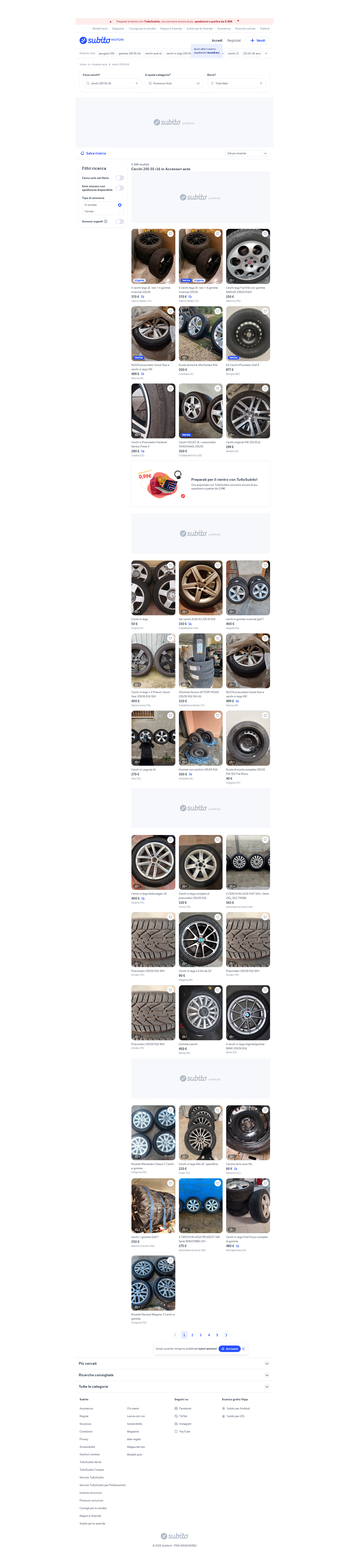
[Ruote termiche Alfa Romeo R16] (201, 343)
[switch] (120, 177)
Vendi (260, 40)
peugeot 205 (106, 53)
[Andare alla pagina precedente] (175, 1335)
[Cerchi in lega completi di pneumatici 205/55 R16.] (201, 872)
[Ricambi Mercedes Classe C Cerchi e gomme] (153, 1140)
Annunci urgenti (92, 221)
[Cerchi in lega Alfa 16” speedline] (201, 1140)
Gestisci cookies (90, 1454)
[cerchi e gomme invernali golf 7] (248, 595)
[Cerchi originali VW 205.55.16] (248, 420)
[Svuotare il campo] (136, 83)
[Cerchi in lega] (153, 595)
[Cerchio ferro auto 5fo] (248, 1140)
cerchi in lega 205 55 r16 (180, 53)
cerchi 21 (233, 53)
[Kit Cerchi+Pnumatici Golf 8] (248, 343)
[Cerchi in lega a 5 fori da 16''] (201, 947)
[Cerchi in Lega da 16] (153, 747)
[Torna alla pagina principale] (103, 40)
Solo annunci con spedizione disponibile (97, 188)
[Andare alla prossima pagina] (226, 1335)
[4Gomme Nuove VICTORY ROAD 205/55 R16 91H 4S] (201, 670)
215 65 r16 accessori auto (258, 53)
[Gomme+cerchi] (201, 1020)
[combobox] (112, 83)
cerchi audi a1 (153, 53)
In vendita (91, 205)
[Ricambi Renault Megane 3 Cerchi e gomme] (153, 1289)
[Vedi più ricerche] (266, 53)
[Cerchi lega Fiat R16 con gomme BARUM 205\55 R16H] (248, 266)
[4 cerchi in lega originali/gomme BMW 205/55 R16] (248, 1019)
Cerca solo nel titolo (95, 178)
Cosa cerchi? (91, 75)
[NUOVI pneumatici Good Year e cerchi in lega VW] (153, 343)
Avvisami (232, 1349)
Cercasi (89, 211)
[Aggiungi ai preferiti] (170, 233)
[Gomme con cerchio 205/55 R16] (201, 747)
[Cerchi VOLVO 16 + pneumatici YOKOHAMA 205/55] (201, 420)
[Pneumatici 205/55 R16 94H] (153, 947)
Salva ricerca (96, 153)
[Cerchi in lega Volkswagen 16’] (153, 872)
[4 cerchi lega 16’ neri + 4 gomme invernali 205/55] (153, 266)
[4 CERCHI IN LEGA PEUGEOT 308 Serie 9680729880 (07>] (201, 1215)
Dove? (211, 75)
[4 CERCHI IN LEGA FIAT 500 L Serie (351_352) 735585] (248, 872)
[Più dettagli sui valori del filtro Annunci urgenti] (105, 221)
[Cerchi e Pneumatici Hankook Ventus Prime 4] (153, 420)
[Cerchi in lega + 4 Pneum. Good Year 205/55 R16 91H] (153, 670)
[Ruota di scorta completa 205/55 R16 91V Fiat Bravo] (248, 747)
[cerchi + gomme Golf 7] (153, 1215)
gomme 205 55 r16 (130, 53)
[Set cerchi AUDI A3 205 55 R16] (201, 595)
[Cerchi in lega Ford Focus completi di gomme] (248, 1215)
